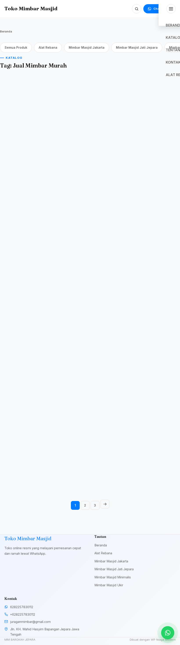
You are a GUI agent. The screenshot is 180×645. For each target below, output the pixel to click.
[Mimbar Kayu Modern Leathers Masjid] (90, 109)
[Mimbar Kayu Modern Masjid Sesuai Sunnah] (152, 423)
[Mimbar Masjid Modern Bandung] (28, 109)
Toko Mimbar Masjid (31, 8)
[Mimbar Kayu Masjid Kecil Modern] (90, 318)
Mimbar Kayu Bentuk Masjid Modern (147, 359)
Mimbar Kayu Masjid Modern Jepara (85, 465)
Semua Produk (16, 47)
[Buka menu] (171, 8)
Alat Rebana (48, 47)
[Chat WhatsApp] (167, 632)
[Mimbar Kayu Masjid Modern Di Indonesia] (28, 212)
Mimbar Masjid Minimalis (112, 577)
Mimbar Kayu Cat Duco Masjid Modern (25, 359)
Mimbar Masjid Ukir (108, 585)
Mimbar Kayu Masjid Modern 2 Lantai (23, 465)
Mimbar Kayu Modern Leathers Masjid (86, 150)
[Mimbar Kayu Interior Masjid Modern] (152, 109)
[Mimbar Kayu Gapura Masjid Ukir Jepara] (152, 212)
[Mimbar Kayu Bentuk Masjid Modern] (152, 318)
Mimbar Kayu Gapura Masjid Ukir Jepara (148, 254)
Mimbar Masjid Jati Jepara (137, 47)
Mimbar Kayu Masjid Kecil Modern (85, 359)
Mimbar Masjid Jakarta (86, 47)
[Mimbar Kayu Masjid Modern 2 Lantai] (28, 423)
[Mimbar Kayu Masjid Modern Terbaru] (90, 212)
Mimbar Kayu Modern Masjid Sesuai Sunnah (148, 465)
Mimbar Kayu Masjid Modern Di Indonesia (23, 254)
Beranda (6, 31)
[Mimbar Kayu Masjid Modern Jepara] (90, 423)
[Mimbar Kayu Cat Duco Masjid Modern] (28, 318)
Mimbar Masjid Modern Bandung (25, 150)
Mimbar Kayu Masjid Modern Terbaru (85, 254)
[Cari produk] (136, 8)
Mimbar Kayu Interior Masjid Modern (148, 150)
